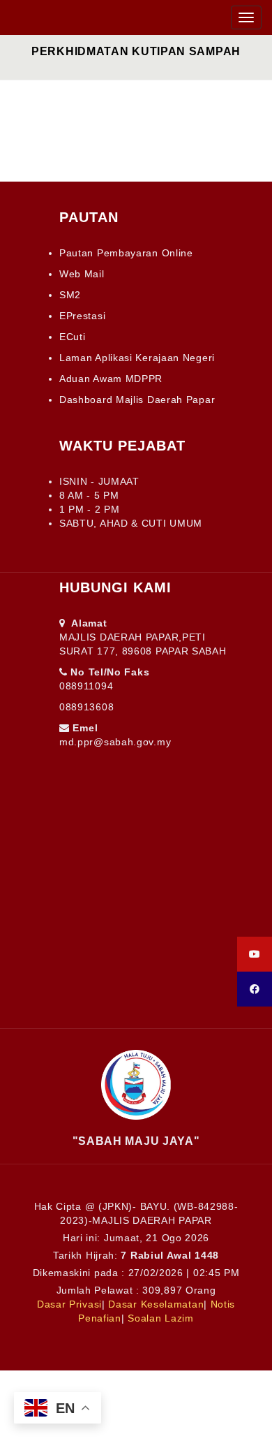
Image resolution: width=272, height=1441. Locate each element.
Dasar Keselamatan (156, 1304)
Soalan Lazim (160, 1318)
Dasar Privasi (69, 1304)
